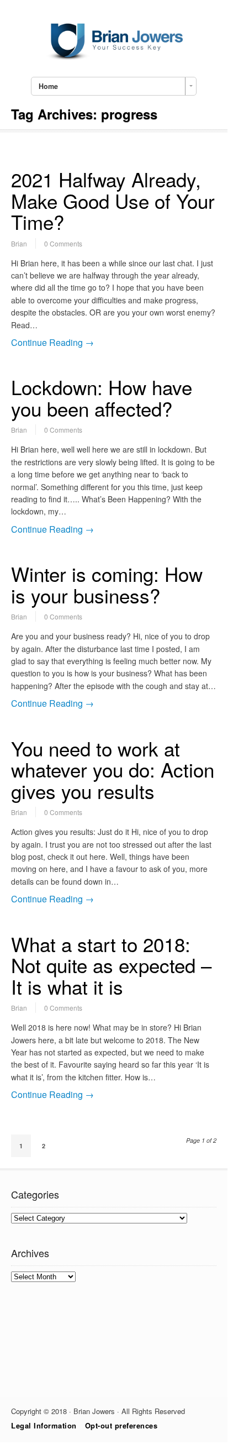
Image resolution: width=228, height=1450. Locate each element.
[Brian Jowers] (114, 56)
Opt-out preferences (121, 1425)
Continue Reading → (52, 342)
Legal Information (44, 1425)
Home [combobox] (48, 86)
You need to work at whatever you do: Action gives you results (112, 769)
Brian (19, 243)
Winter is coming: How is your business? (107, 584)
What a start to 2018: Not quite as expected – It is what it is (111, 965)
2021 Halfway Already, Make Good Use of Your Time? (113, 200)
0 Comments (63, 243)
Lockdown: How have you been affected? (101, 397)
